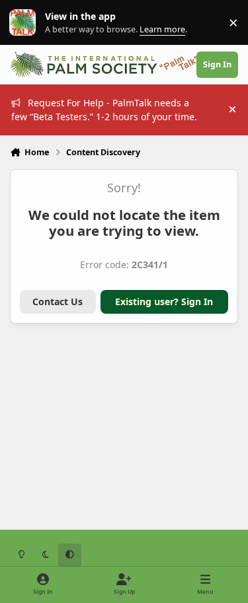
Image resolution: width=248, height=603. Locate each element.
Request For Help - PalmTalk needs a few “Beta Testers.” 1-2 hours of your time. (104, 109)
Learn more (25, 23)
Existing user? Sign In (164, 301)
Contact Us (57, 301)
